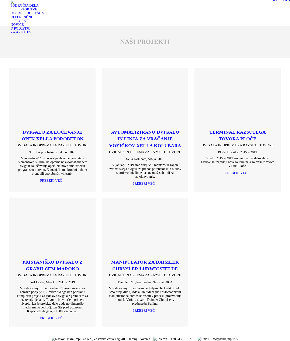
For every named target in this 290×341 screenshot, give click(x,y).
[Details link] (58, 98)
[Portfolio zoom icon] (46, 98)
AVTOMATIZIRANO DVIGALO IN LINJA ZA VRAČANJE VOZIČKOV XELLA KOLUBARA (145, 138)
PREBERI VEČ (51, 180)
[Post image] (52, 98)
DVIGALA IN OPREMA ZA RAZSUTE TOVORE (52, 145)
